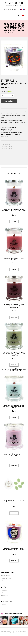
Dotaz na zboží (6, 144)
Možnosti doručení (6, 578)
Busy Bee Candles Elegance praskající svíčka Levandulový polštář (14, 454)
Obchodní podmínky (7, 580)
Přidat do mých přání (7, 148)
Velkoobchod (6, 9)
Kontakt (4, 592)
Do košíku (9, 101)
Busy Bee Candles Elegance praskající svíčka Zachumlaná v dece (14, 406)
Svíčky (5, 32)
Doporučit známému (7, 146)
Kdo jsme (4, 590)
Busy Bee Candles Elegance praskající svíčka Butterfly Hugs (14, 210)
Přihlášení (15, 9)
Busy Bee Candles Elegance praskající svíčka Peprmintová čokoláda (14, 354)
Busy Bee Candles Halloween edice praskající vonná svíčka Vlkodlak (14, 550)
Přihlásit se (4, 604)
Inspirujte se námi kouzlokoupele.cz (13, 613)
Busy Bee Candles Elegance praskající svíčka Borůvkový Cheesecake (14, 306)
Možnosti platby (6, 575)
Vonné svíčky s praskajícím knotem (16, 32)
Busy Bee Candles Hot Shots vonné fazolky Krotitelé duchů (14, 501)
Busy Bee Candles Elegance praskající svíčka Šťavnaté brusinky (14, 258)
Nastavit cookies (14, 632)
